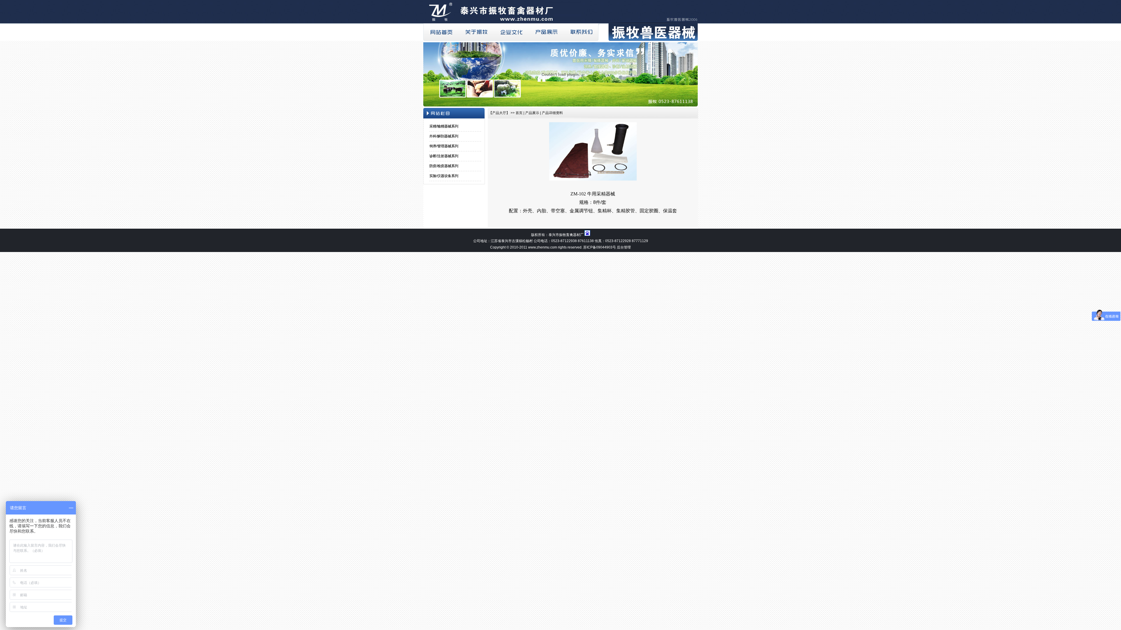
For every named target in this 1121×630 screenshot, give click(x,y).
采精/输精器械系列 (443, 126)
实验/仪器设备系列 (443, 176)
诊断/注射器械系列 (443, 156)
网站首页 (440, 32)
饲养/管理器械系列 (443, 146)
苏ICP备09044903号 (599, 247)
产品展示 (545, 32)
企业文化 (510, 32)
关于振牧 (475, 32)
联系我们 (580, 32)
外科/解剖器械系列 (443, 136)
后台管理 (624, 247)
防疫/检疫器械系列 (443, 166)
